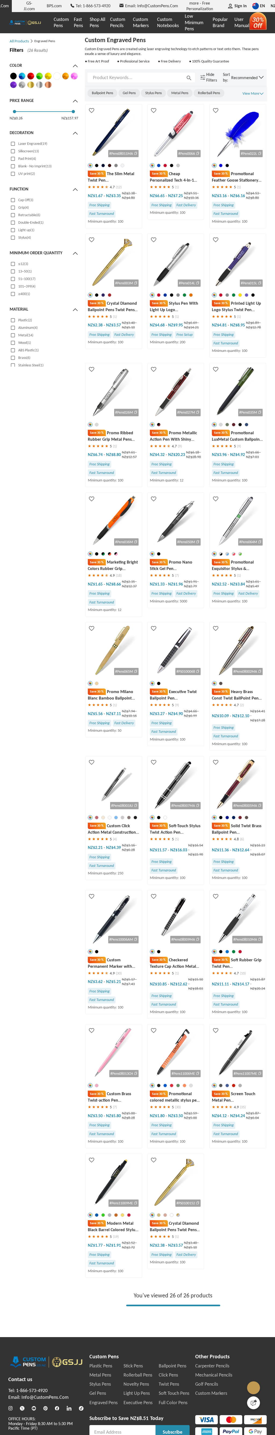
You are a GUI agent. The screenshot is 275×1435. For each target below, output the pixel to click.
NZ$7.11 (113, 713)
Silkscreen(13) (28, 151)
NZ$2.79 (190, 586)
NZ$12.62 (178, 984)
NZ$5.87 (253, 1113)
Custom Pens (61, 22)
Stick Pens (133, 1366)
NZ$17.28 (257, 720)
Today (156, 1418)
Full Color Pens (173, 1402)
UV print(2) (26, 173)
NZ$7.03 (252, 457)
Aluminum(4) (28, 327)
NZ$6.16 (237, 195)
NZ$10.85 (159, 984)
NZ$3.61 (253, 581)
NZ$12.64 (240, 849)
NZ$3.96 (220, 454)
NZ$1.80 (158, 1115)
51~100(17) (26, 279)
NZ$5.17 (129, 979)
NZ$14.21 (191, 327)
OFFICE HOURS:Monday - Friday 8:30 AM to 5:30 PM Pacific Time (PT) (40, 1423)
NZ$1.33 (158, 584)
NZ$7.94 (129, 711)
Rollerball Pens (138, 1375)
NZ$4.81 (220, 325)
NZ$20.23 (176, 454)
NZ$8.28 (128, 1118)
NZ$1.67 (96, 195)
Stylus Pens (100, 1384)
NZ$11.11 (221, 984)
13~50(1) (25, 271)
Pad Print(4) (27, 158)
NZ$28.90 (193, 457)
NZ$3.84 (237, 584)
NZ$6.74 (96, 454)
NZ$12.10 (240, 715)
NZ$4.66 (191, 711)
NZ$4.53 (253, 193)
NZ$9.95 (175, 325)
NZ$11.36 (221, 849)
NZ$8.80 (252, 198)
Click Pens (168, 1375)
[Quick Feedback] (253, 1402)
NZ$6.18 (193, 452)
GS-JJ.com (29, 6)
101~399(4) (26, 286)
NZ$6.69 (191, 323)
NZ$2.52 (220, 584)
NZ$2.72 (128, 1247)
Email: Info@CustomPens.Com (38, 1397)
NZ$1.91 (191, 581)
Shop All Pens (97, 22)
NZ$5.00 (129, 1113)
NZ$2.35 (129, 581)
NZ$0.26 (16, 118)
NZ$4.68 (158, 325)
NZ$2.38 (129, 193)
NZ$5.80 (113, 1115)
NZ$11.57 (159, 849)
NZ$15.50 (195, 979)
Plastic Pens (100, 1366)
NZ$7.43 (128, 984)
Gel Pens (97, 1393)
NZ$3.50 (96, 1115)
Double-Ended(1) (31, 222)
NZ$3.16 (220, 195)
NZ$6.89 (253, 323)
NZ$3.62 (96, 981)
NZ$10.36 (191, 198)
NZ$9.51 (191, 193)
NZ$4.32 (158, 454)
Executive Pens (138, 1402)
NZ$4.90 (175, 713)
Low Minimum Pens (194, 22)
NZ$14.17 (240, 984)
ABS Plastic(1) (28, 350)
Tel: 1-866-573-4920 (28, 1390)
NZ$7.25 (175, 195)
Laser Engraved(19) (32, 143)
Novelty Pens (136, 1384)
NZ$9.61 (129, 452)
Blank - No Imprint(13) (35, 166)
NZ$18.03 (195, 988)
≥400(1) (24, 294)
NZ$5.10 (128, 327)
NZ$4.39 (113, 847)
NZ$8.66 (113, 584)
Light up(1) (26, 230)
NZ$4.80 (128, 198)
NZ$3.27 (158, 713)
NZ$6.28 (128, 850)
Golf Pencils (206, 1384)
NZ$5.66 (253, 452)
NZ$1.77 (96, 1245)
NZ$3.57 (113, 325)
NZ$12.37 (129, 586)
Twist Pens (169, 1384)
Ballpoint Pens (172, 1366)
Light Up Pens (137, 1393)
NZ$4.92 (237, 454)
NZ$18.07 (257, 854)
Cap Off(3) (25, 200)
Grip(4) (23, 207)
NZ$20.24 (257, 988)
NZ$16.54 (195, 845)
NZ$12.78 (253, 327)
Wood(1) (24, 342)
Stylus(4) (24, 237)
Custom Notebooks (168, 22)
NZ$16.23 (257, 845)
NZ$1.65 (96, 584)
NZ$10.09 (221, 715)
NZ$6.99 (190, 715)
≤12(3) (23, 264)
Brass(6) (24, 357)
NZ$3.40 (129, 323)
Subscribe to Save (109, 1418)
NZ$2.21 (96, 847)
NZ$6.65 (158, 195)
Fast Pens (78, 22)
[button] (247, 77)
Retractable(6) (29, 215)
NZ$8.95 (237, 325)
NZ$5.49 (252, 586)
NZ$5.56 (96, 713)
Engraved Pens (103, 1402)
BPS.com (54, 5)
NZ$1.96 (175, 584)
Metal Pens (100, 1375)
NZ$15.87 (257, 979)
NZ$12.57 (129, 457)
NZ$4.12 (220, 1115)
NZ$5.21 (113, 981)
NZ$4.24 (237, 1115)
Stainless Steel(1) (31, 365)
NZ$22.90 (195, 854)
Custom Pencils (117, 22)
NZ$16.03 (178, 849)
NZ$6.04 (252, 1118)
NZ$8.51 (139, 1418)
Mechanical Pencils (213, 1375)
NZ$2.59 (191, 1113)
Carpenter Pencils (212, 1366)
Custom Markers (141, 22)
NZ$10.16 (129, 715)
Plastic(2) (25, 320)
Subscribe (172, 1432)
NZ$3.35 (113, 195)
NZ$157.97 (69, 118)
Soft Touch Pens (174, 1393)
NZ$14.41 (257, 711)
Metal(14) (25, 335)
